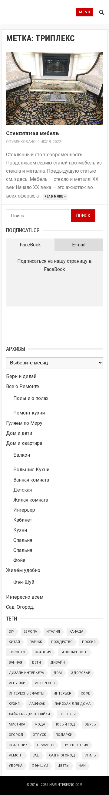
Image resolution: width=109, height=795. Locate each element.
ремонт (16, 755)
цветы (63, 766)
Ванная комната (31, 480)
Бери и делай (21, 376)
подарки (63, 735)
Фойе (19, 560)
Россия (89, 642)
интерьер (62, 693)
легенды (67, 714)
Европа (30, 632)
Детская (22, 490)
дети (36, 663)
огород (16, 735)
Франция (43, 652)
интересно (45, 683)
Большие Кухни (31, 469)
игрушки (17, 683)
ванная (15, 663)
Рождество (62, 642)
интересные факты (26, 693)
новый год (64, 724)
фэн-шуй (40, 766)
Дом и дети (19, 433)
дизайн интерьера (26, 673)
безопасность (74, 652)
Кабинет (22, 520)
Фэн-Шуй (23, 582)
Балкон (21, 455)
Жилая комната (30, 500)
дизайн (57, 663)
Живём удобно (23, 570)
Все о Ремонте (22, 386)
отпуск (39, 735)
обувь (90, 724)
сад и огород (62, 755)
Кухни (20, 530)
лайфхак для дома (72, 704)
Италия (53, 632)
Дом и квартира (24, 443)
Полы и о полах (30, 398)
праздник (18, 745)
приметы (45, 745)
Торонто (17, 652)
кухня (14, 704)
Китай (14, 642)
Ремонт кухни (29, 413)
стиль (90, 755)
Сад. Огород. (20, 607)
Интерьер (24, 510)
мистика (17, 724)
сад (36, 755)
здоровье (80, 673)
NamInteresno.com (66, 785)
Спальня (22, 540)
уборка (15, 766)
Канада (76, 632)
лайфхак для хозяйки (29, 714)
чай (82, 766)
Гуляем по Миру (24, 423)
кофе (85, 693)
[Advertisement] (36, 324)
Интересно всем (24, 597)
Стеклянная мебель (32, 133)
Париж (35, 642)
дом (57, 673)
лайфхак (37, 704)
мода (40, 724)
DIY (11, 632)
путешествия (76, 745)
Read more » (55, 196)
